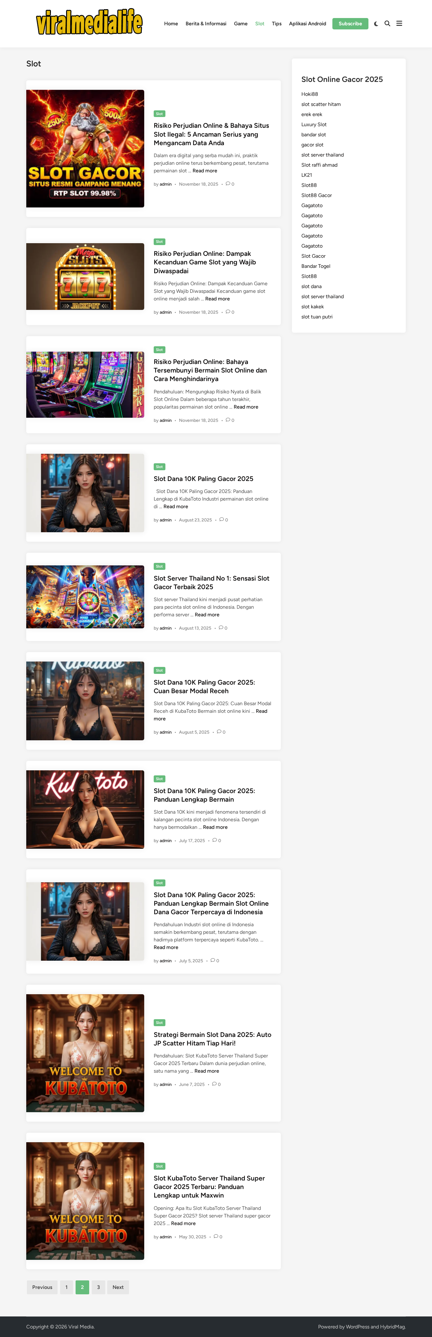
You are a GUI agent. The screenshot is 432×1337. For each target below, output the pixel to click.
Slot (259, 24)
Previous (42, 1287)
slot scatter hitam (321, 104)
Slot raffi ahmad (319, 165)
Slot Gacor (313, 256)
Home (171, 24)
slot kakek (312, 307)
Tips (276, 24)
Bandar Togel (315, 266)
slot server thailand (322, 155)
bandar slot (313, 135)
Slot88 (309, 185)
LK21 (306, 175)
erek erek (311, 114)
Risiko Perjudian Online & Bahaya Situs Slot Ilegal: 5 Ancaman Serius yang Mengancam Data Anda (211, 134)
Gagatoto (312, 205)
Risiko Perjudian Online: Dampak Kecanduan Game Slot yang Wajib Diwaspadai (205, 262)
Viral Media (81, 1327)
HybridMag (392, 1327)
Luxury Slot (314, 124)
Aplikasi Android (307, 24)
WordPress (357, 1327)
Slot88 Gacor (316, 195)
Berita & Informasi (206, 24)
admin (166, 184)
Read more (205, 171)
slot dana (311, 286)
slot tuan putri (317, 317)
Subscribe (350, 24)
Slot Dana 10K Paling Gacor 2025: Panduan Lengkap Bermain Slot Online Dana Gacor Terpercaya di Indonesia (211, 903)
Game (241, 24)
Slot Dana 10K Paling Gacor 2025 (203, 479)
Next (118, 1287)
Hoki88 (309, 94)
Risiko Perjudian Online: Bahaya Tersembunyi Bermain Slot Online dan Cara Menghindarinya (210, 370)
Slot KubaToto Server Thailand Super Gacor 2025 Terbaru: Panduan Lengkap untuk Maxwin (209, 1186)
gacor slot (312, 145)
